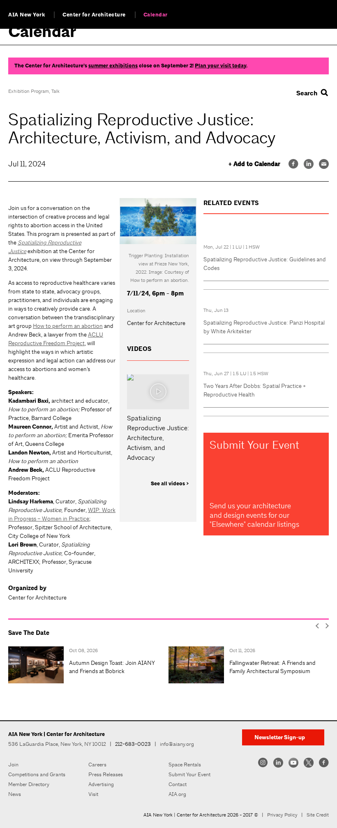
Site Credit (318, 815)
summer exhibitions (113, 65)
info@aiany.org (177, 743)
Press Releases (105, 774)
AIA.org (177, 794)
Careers (97, 764)
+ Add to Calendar (254, 164)
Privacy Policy (282, 815)
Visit (93, 794)
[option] (88, 664)
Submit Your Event (189, 774)
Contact (177, 784)
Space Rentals (184, 764)
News (14, 794)
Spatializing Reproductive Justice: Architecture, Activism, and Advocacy (158, 437)
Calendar (155, 14)
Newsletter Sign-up (279, 737)
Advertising (101, 784)
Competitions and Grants (36, 774)
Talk (55, 91)
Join (13, 764)
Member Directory (28, 784)
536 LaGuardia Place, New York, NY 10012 (57, 743)
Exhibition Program (28, 91)
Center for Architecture (94, 14)
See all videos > (170, 483)
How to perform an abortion (68, 326)
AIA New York (26, 14)
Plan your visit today (220, 65)
